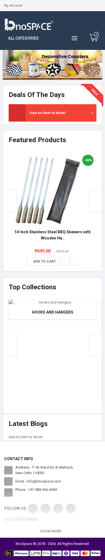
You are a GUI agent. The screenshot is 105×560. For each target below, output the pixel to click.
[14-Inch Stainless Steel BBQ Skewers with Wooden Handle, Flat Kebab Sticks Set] (46, 189)
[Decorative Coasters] (52, 64)
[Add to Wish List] (64, 261)
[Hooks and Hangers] (52, 302)
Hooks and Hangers (52, 312)
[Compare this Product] (74, 261)
